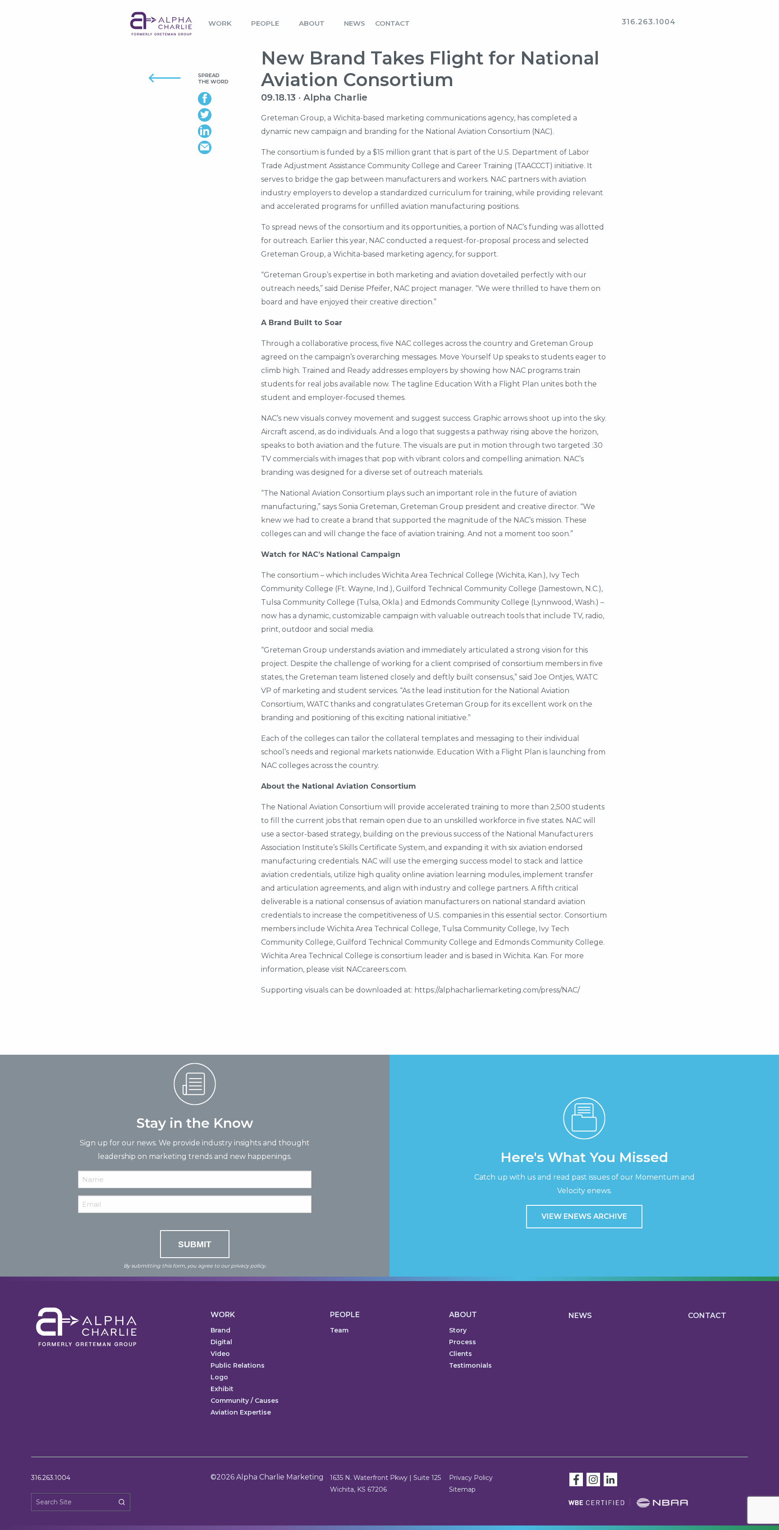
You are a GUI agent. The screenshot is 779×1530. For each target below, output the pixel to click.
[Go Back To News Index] (154, 77)
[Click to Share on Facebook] (213, 99)
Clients (460, 1354)
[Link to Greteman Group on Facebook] (576, 1479)
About (312, 23)
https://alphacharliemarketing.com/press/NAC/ (497, 990)
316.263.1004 (50, 1478)
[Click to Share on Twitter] (213, 115)
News (354, 23)
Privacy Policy (471, 1478)
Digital (221, 1342)
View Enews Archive (584, 1216)
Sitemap (462, 1489)
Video (220, 1354)
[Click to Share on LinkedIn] (213, 131)
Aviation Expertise (241, 1412)
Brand (220, 1330)
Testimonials (470, 1365)
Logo (219, 1377)
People (265, 23)
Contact (392, 23)
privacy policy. (248, 1266)
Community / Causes (245, 1401)
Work (220, 23)
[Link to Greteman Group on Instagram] (593, 1479)
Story (458, 1330)
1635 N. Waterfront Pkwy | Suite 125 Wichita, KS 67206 (385, 1483)
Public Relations (238, 1365)
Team (339, 1330)
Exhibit (222, 1389)
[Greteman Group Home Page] (161, 23)
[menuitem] (224, 23)
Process (462, 1342)
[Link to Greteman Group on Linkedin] (610, 1479)
